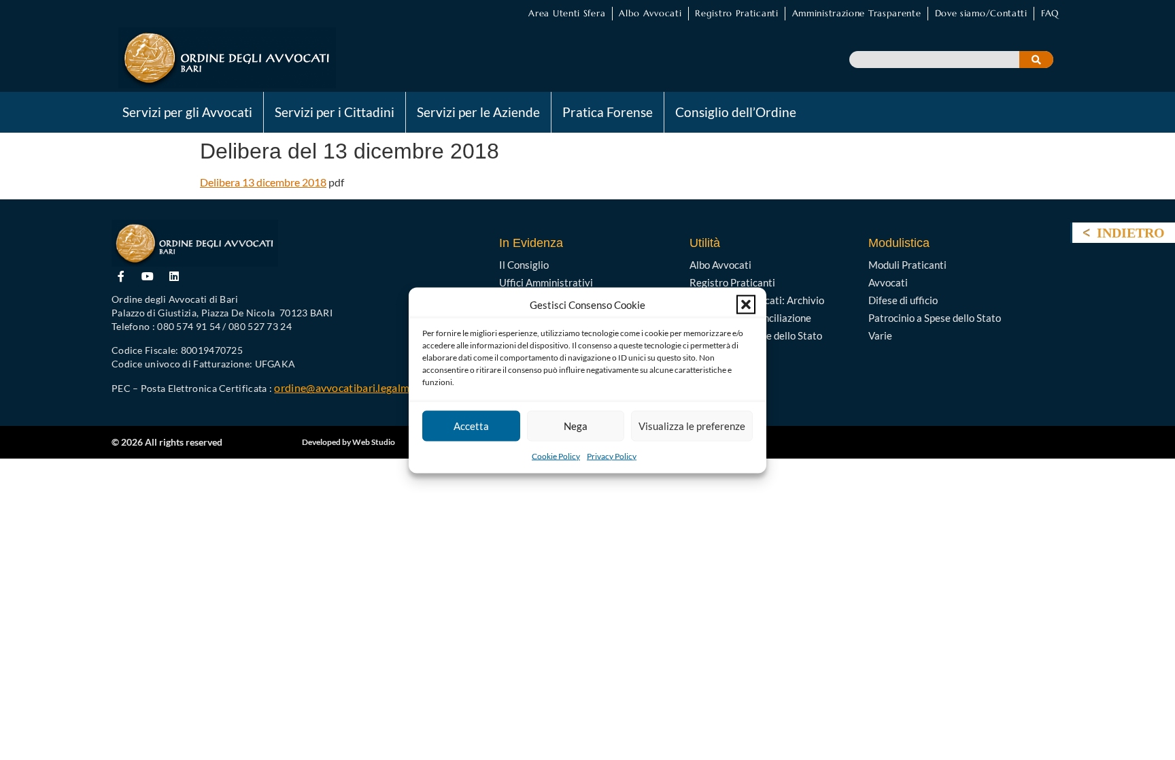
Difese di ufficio (903, 300)
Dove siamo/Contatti (981, 13)
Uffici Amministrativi (546, 282)
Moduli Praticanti (907, 265)
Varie (880, 335)
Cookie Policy (556, 455)
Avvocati (888, 282)
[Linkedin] (174, 276)
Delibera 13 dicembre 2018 (263, 182)
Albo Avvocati (650, 13)
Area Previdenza (726, 353)
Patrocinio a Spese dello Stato (755, 335)
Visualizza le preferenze (691, 426)
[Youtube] (148, 276)
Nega (576, 426)
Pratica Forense (607, 112)
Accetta (471, 426)
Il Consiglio (524, 265)
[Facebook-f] (121, 276)
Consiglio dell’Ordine (735, 112)
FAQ (1050, 13)
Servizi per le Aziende (478, 112)
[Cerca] (1036, 59)
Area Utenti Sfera (566, 13)
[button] (746, 304)
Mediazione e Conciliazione (750, 318)
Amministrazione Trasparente (856, 13)
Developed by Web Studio (348, 442)
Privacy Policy (611, 455)
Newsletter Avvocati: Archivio (756, 300)
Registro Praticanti (736, 13)
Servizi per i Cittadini (334, 112)
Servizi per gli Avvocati (187, 112)
